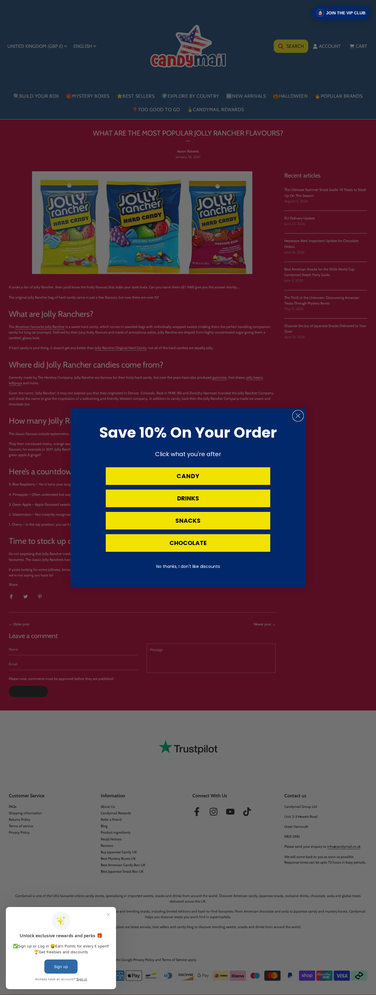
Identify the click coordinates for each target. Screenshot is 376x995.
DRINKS (188, 498)
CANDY (188, 476)
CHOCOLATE (188, 543)
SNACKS (188, 521)
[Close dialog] (298, 416)
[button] (341, 13)
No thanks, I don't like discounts (188, 566)
